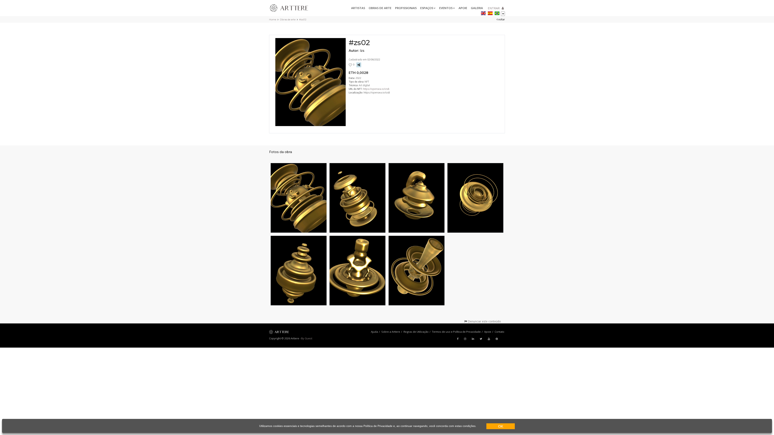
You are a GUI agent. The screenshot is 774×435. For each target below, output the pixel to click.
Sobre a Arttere (390, 332)
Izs (362, 51)
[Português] (497, 13)
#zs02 (302, 19)
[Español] (490, 13)
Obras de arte (380, 8)
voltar (501, 19)
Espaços (426, 8)
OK (500, 426)
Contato (499, 332)
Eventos (446, 8)
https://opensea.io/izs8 (376, 89)
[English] (483, 13)
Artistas (358, 8)
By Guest (306, 338)
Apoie (463, 8)
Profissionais (406, 8)
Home (272, 19)
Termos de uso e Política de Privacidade (456, 332)
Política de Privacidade (377, 426)
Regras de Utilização (416, 332)
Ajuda (374, 332)
